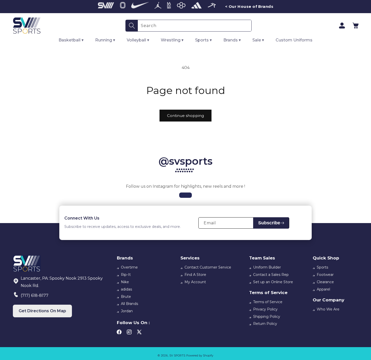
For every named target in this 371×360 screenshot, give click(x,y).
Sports (322, 267)
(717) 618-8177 (34, 295)
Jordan (127, 311)
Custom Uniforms (294, 40)
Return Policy (265, 323)
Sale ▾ (258, 40)
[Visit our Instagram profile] (185, 195)
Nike (125, 282)
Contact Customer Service (207, 267)
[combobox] (194, 25)
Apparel (323, 289)
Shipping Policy (266, 316)
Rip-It (126, 274)
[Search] (132, 25)
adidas (126, 289)
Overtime (129, 267)
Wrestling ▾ (172, 40)
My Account (195, 282)
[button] (355, 25)
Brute (126, 296)
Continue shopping (185, 115)
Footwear (325, 274)
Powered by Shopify (199, 355)
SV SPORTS (177, 355)
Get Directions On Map (42, 310)
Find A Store (195, 274)
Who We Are (328, 309)
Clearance (325, 282)
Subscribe (269, 222)
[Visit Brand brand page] (106, 6)
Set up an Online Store (273, 282)
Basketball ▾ (71, 40)
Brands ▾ (232, 40)
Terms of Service (267, 302)
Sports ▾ (203, 40)
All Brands (129, 303)
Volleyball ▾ (138, 40)
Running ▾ (105, 40)
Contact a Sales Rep (271, 274)
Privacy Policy (265, 309)
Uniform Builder (267, 267)
